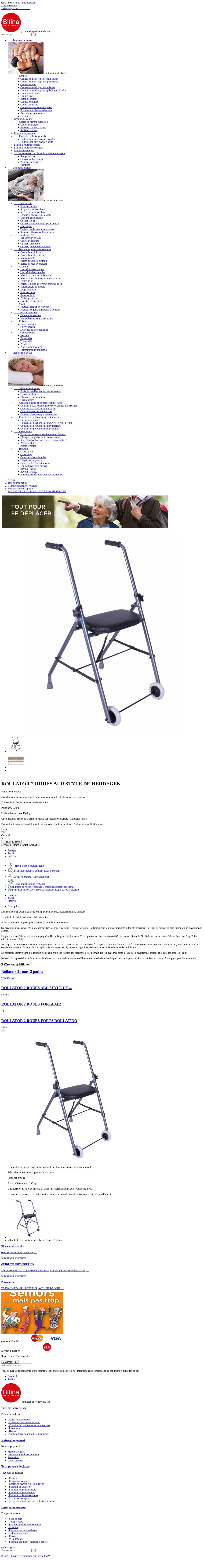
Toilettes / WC (24, 235)
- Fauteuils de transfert (19, 1486)
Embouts (24, 116)
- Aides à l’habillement (19, 1419)
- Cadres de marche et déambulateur (26, 1483)
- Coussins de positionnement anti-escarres (29, 1425)
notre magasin (28, 2)
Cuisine (20, 321)
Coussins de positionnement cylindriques (40, 425)
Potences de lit (27, 292)
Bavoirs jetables (28, 468)
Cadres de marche (29, 124)
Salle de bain (23, 203)
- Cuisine (12, 1536)
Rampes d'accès (28, 156)
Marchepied (26, 226)
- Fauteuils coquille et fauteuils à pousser (28, 1541)
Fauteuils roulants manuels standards (38, 139)
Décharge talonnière (30, 420)
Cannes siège (27, 96)
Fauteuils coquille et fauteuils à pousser (40, 309)
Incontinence (23, 431)
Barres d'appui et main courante (32, 249)
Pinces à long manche (31, 347)
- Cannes (12, 1478)
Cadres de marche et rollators (31, 121)
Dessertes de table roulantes (34, 329)
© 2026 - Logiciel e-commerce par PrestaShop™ (26, 1556)
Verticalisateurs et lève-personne (36, 318)
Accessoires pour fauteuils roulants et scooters (39, 153)
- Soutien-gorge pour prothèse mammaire (28, 1434)
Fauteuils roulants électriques (28, 147)
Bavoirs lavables (28, 471)
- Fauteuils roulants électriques (23, 1495)
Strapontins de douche (31, 217)
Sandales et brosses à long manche (37, 232)
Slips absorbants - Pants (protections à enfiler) (43, 440)
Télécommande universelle (33, 349)
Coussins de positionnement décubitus (39, 428)
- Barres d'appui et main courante (24, 1524)
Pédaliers (24, 344)
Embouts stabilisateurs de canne (36, 110)
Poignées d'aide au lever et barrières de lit (41, 283)
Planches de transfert (30, 162)
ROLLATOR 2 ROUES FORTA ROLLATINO (39, 1021)
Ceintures (25, 164)
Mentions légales (16, 1451)
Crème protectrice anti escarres (35, 463)
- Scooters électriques (18, 1498)
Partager (12, 850)
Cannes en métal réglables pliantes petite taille (43, 90)
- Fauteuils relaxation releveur (22, 1530)
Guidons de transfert (30, 315)
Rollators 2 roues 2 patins (33, 127)
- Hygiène (13, 1431)
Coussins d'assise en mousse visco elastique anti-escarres (48, 405)
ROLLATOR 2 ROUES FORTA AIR (31, 1004)
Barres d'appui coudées (32, 255)
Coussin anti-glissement (32, 159)
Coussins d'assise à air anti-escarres (38, 408)
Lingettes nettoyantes (31, 460)
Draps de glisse (28, 289)
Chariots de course (23, 119)
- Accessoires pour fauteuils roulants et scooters (31, 1501)
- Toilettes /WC (15, 1521)
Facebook (13, 1376)
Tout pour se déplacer (21, 40)
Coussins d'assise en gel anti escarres (38, 414)
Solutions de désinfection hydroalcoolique (41, 474)
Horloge (24, 335)
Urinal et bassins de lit (31, 301)
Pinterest (12, 856)
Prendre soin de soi (20, 352)
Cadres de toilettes (29, 240)
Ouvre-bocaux (27, 326)
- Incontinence (15, 1428)
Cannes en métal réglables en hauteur (39, 78)
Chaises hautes (27, 220)
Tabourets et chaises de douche (35, 215)
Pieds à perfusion (29, 298)
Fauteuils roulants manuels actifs (36, 141)
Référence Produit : (11, 791)
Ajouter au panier (11, 842)
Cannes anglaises (29, 104)
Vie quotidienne (24, 332)
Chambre (21, 266)
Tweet (11, 853)
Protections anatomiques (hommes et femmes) (43, 434)
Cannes (20, 75)
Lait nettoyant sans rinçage (33, 466)
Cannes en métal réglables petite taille (39, 81)
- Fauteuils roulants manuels (22, 1489)
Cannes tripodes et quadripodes (36, 107)
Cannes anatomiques (30, 93)
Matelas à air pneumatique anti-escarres (40, 278)
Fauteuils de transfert (24, 133)
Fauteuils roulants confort (27, 144)
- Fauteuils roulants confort (21, 1492)
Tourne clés (26, 341)
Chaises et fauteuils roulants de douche (39, 223)
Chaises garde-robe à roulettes (35, 246)
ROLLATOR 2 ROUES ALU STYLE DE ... (36, 988)
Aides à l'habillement (27, 388)
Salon (19, 304)
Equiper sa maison (19, 167)
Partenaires (13, 1457)
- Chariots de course (18, 1481)
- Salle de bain (15, 1518)
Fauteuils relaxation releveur (34, 306)
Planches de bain (28, 206)
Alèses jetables (27, 443)
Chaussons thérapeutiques (33, 397)
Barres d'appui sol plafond (33, 260)
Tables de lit (26, 281)
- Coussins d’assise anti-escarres (24, 1422)
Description (13, 906)
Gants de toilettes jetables (33, 457)
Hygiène (21, 448)
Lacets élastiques (28, 394)
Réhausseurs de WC (30, 238)
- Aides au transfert (17, 1533)
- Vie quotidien (15, 1539)
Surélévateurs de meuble (32, 286)
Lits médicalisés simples (32, 269)
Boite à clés (26, 338)
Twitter (11, 1379)
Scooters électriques (24, 150)
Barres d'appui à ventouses (33, 263)
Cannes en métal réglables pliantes (37, 87)
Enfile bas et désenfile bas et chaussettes (40, 391)
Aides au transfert (25, 312)
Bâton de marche (28, 98)
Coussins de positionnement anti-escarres (37, 417)
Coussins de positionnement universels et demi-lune (46, 422)
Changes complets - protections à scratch (40, 437)
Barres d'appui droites (31, 252)
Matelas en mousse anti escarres (36, 275)
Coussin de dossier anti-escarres (36, 411)
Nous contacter (15, 1460)
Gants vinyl (26, 454)
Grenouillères (27, 400)
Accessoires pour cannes (32, 113)
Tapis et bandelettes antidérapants (37, 229)
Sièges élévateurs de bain (33, 212)
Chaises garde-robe (30, 243)
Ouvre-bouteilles (28, 324)
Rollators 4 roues (28, 130)
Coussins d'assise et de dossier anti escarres (38, 402)
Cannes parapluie (29, 101)
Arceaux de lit (27, 295)
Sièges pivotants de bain (32, 209)
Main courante (27, 258)
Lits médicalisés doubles (32, 272)
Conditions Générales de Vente (23, 1454)
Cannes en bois (28, 84)
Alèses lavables (28, 445)
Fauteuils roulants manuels (30, 136)
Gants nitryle (26, 451)
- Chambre (13, 1527)
